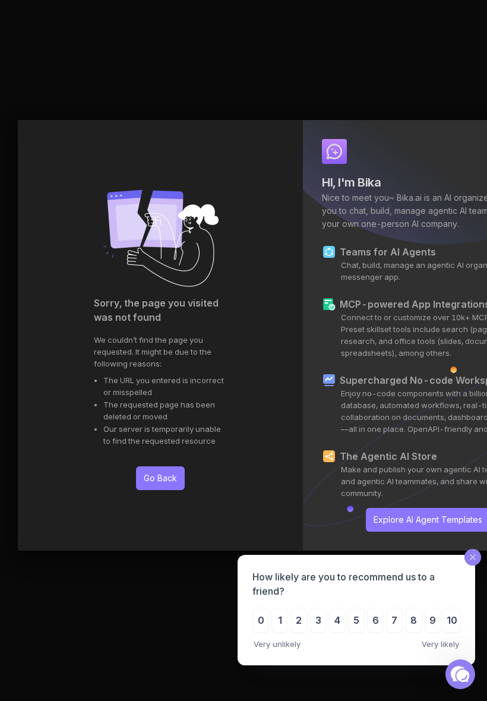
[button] (460, 674)
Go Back (160, 478)
